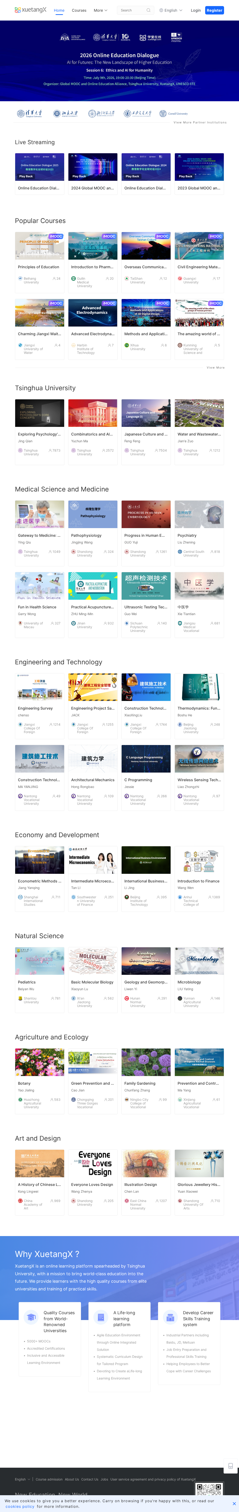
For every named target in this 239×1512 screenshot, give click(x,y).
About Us (72, 1479)
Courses (79, 10)
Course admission (49, 1479)
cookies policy (20, 1506)
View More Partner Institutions (200, 122)
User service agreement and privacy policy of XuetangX (153, 1479)
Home (59, 10)
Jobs (104, 1479)
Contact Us (89, 1479)
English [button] (171, 10)
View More (216, 367)
